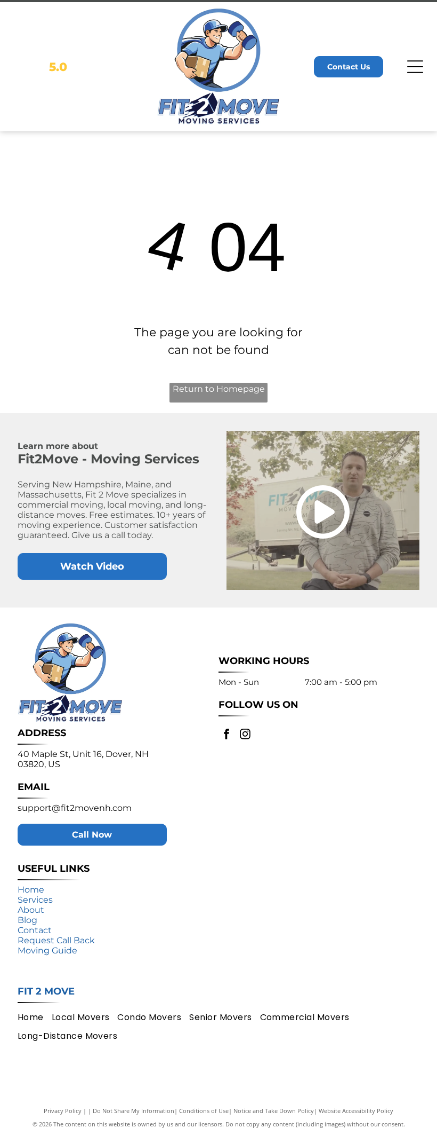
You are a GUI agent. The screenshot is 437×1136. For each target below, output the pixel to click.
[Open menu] (415, 67)
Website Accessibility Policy (356, 1111)
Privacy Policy (63, 1111)
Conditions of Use (204, 1111)
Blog (27, 920)
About (31, 910)
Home (31, 890)
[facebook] (226, 735)
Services (35, 900)
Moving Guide (47, 950)
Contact (35, 930)
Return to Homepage (219, 389)
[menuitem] (35, 1016)
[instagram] (245, 735)
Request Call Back (56, 940)
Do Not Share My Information (133, 1111)
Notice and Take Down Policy (273, 1111)
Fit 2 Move (46, 991)
